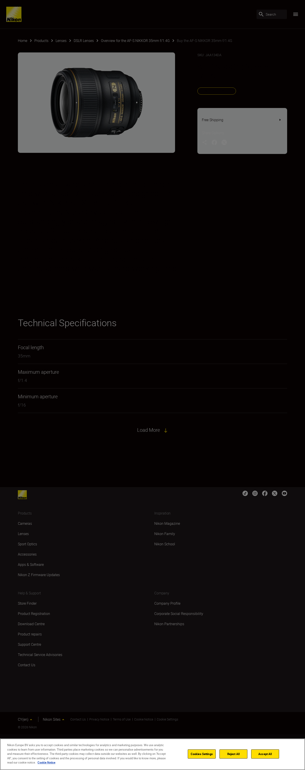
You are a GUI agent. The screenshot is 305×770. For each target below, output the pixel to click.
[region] (152, 754)
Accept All (265, 754)
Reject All (233, 754)
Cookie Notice (46, 762)
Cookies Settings (202, 754)
